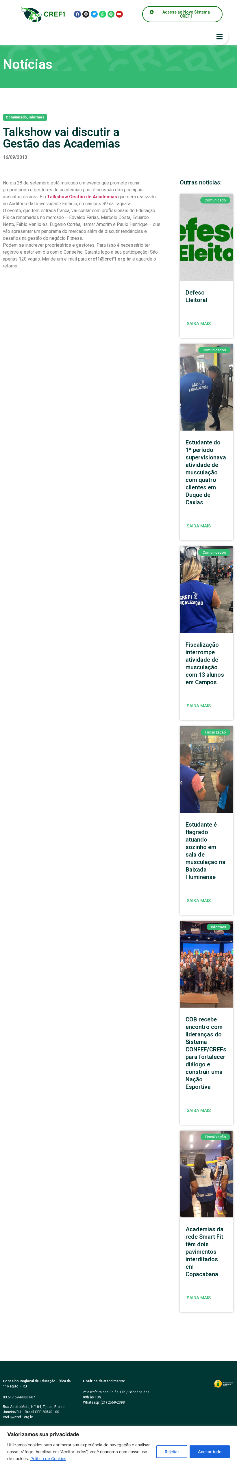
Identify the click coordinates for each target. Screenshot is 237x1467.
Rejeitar (172, 1451)
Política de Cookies (48, 1458)
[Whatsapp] (102, 14)
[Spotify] (111, 14)
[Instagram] (85, 14)
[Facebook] (77, 14)
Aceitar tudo (209, 1451)
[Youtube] (119, 14)
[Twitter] (94, 14)
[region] (118, 1446)
